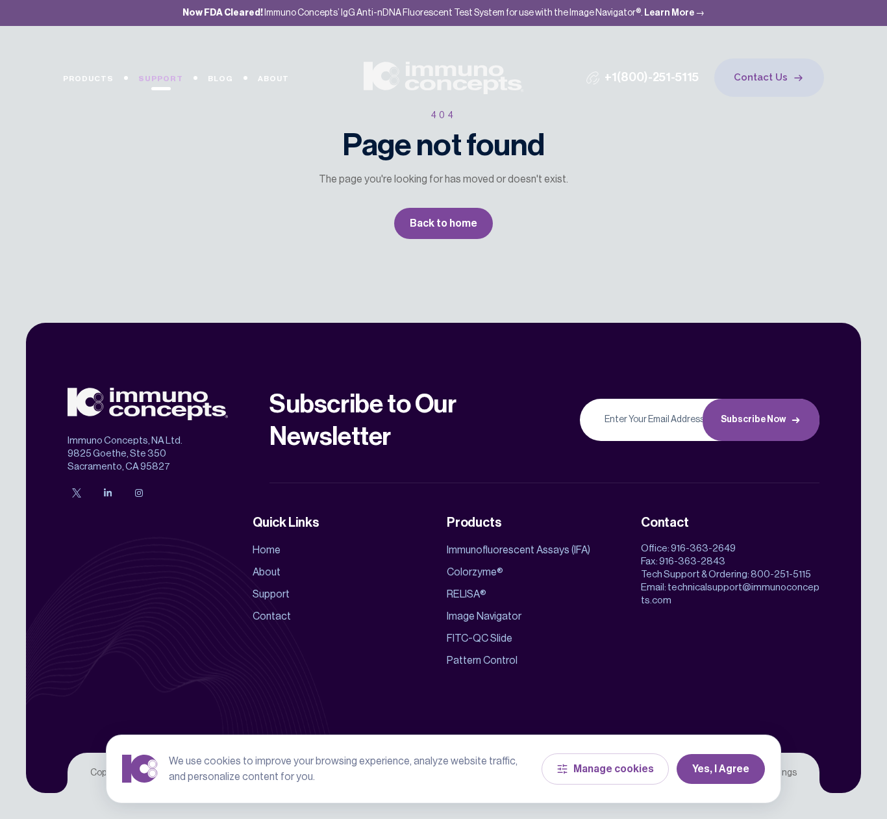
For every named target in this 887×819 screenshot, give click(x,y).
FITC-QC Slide (479, 638)
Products (88, 78)
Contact (272, 616)
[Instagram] (139, 493)
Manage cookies (613, 769)
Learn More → (674, 13)
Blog (220, 78)
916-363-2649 (703, 548)
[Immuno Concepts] (444, 78)
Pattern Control (482, 660)
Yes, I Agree (720, 769)
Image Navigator (484, 616)
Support (160, 78)
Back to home (443, 223)
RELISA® (466, 594)
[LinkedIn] (108, 493)
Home (267, 550)
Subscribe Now (753, 419)
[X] (77, 493)
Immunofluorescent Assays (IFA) (518, 550)
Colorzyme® (475, 572)
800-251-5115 (781, 574)
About (273, 78)
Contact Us (761, 77)
